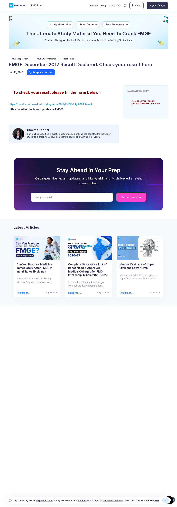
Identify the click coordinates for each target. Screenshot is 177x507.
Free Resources (115, 24)
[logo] (17, 5)
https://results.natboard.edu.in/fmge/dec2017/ (37, 104)
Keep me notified (42, 72)
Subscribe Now (131, 197)
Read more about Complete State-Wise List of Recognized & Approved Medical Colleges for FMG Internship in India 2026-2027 (75, 292)
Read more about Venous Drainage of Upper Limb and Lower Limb (127, 292)
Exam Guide (87, 24)
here (157, 500)
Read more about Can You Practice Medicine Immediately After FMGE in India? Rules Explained (24, 292)
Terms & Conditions (113, 500)
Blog (103, 5)
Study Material (59, 24)
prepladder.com (44, 500)
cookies (82, 500)
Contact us (115, 5)
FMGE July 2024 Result (78, 104)
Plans (137, 5)
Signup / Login (157, 5)
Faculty (94, 5)
